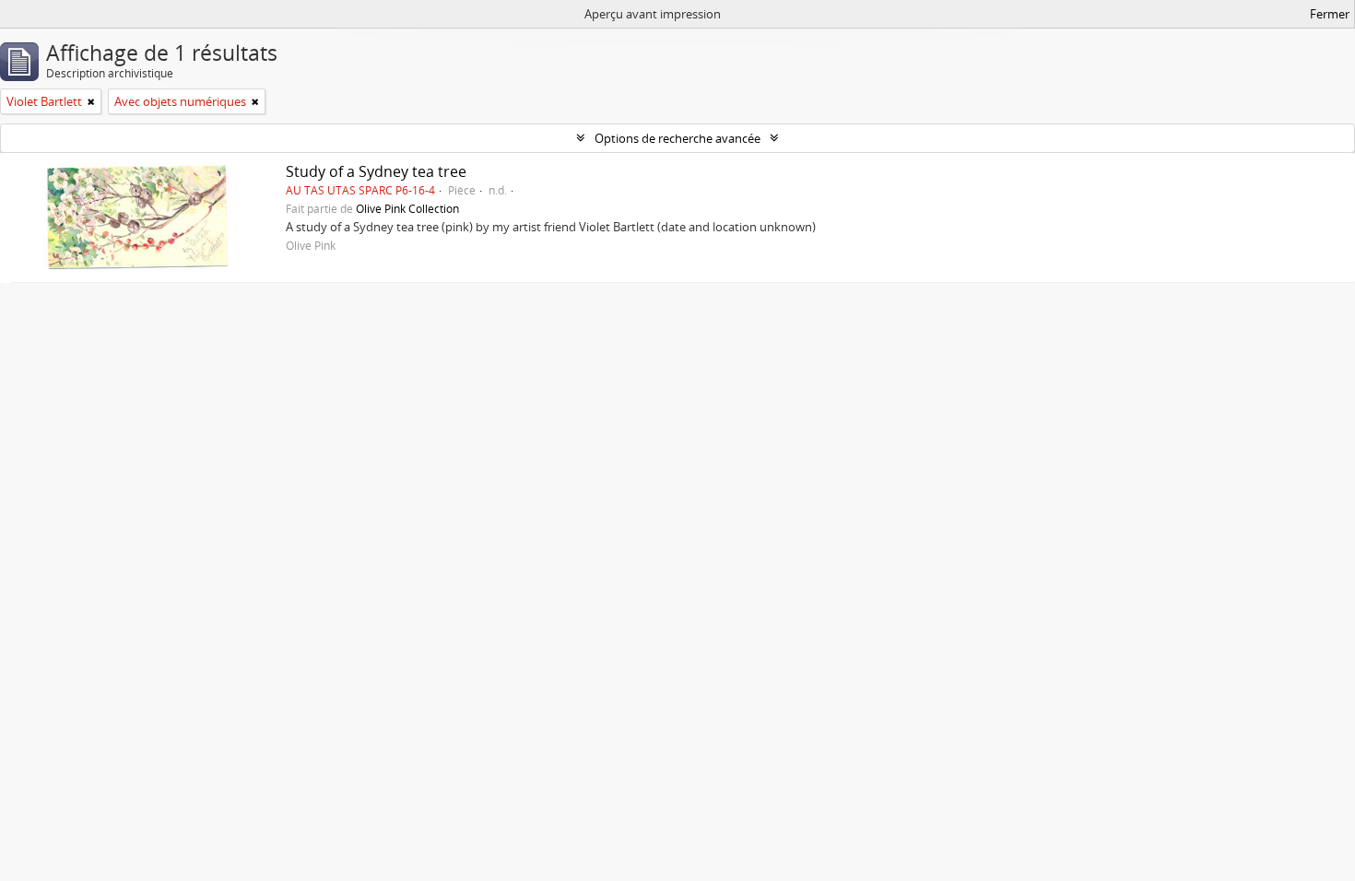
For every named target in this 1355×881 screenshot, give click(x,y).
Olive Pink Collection (407, 208)
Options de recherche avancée (677, 138)
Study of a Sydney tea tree (376, 171)
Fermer (1329, 14)
